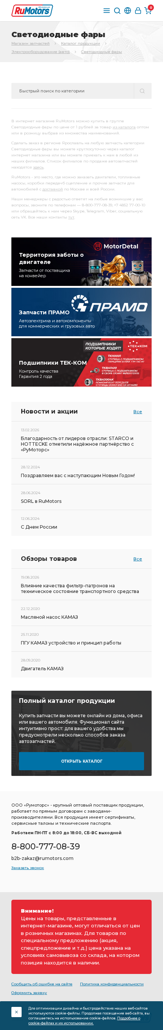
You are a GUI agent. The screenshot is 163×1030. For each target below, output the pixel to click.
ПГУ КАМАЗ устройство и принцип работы (71, 643)
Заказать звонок (27, 867)
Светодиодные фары (101, 51)
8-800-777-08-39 (45, 846)
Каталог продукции (80, 43)
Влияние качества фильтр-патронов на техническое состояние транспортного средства (80, 588)
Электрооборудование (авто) (40, 51)
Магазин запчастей (30, 43)
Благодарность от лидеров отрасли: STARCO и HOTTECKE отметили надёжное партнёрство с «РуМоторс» (77, 444)
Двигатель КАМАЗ (42, 668)
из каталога (124, 127)
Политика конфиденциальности (112, 984)
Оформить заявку (29, 992)
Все (137, 411)
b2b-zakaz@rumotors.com (42, 858)
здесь (38, 167)
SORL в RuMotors (41, 501)
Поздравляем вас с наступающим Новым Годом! (78, 475)
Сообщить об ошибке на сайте (41, 984)
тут (71, 217)
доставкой (52, 189)
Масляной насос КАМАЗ (49, 617)
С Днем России (39, 527)
